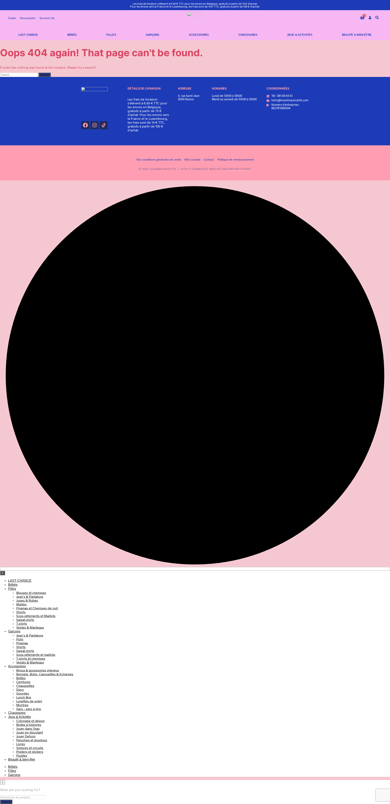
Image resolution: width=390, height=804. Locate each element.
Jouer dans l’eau (28, 728)
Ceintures (23, 682)
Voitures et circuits (29, 748)
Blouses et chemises (31, 593)
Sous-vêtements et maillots (35, 654)
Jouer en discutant (29, 732)
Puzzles (21, 755)
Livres (20, 744)
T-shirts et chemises (30, 658)
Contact (209, 159)
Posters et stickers (29, 751)
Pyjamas (22, 643)
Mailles (21, 604)
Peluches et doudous (31, 740)
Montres (22, 705)
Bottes (21, 678)
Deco (20, 689)
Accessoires (199, 34)
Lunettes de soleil (29, 701)
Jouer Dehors (26, 736)
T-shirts (21, 623)
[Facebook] (85, 125)
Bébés (72, 34)
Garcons (14, 775)
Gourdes (22, 693)
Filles (111, 34)
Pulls (19, 639)
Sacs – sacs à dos (28, 709)
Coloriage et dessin (30, 721)
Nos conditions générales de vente (158, 159)
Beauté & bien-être (357, 34)
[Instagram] (94, 125)
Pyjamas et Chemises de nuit (37, 608)
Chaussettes (25, 685)
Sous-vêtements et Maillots (35, 616)
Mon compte (192, 159)
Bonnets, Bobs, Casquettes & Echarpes (44, 674)
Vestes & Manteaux (30, 627)
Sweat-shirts (25, 620)
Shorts (21, 612)
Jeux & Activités (299, 34)
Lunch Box (23, 697)
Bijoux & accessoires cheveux (37, 670)
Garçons (152, 34)
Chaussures (247, 34)
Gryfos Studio (240, 169)
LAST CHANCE (28, 34)
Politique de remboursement (235, 159)
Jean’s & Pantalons (29, 596)
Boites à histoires (28, 724)
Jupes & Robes (27, 600)
